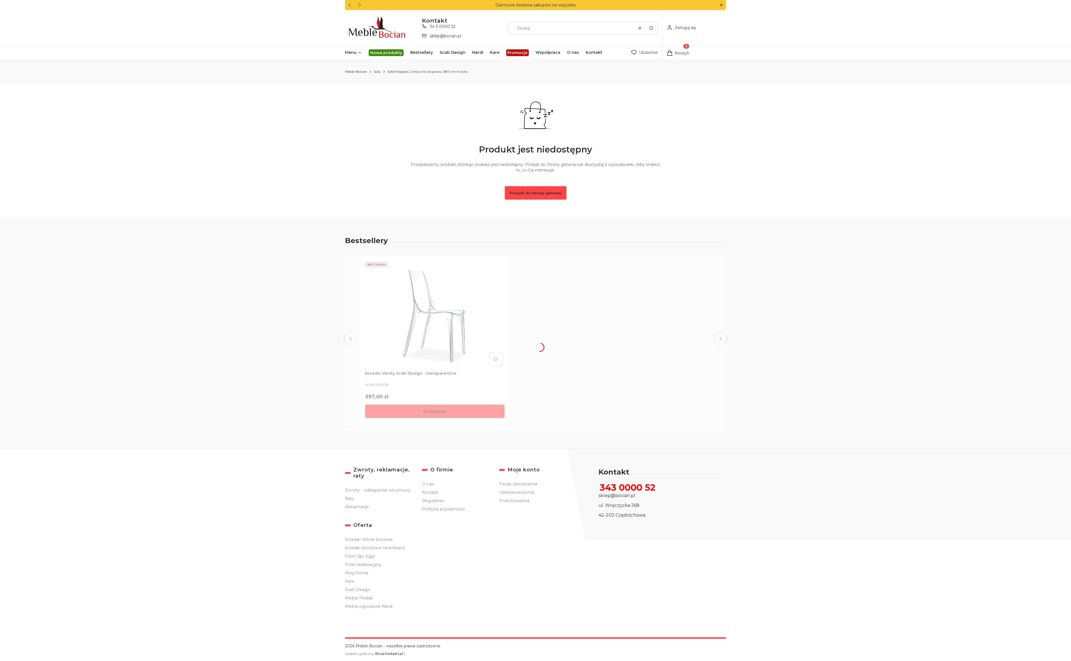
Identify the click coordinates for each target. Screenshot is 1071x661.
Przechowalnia (514, 500)
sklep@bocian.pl (445, 35)
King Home (356, 572)
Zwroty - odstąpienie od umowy (378, 490)
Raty (349, 498)
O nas (428, 483)
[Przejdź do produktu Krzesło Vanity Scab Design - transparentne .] (435, 314)
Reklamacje (357, 506)
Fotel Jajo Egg (359, 556)
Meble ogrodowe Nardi (368, 606)
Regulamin (433, 500)
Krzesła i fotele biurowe (369, 539)
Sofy (377, 71)
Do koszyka (434, 411)
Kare (349, 581)
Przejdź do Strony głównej (536, 193)
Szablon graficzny (374, 654)
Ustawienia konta (516, 492)
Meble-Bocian (356, 71)
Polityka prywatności (443, 509)
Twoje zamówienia (518, 483)
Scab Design (357, 589)
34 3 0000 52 (442, 26)
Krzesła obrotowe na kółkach (375, 547)
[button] (721, 5)
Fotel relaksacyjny (363, 564)
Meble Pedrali (359, 598)
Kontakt (430, 492)
